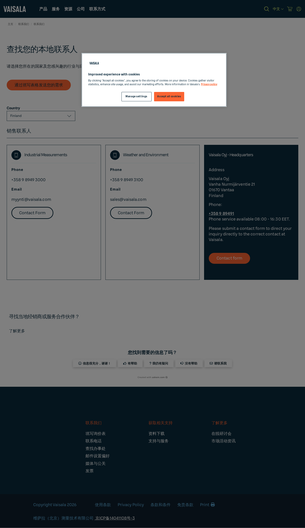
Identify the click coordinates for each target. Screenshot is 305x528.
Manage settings (136, 96)
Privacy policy (209, 84)
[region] (154, 80)
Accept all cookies (169, 96)
